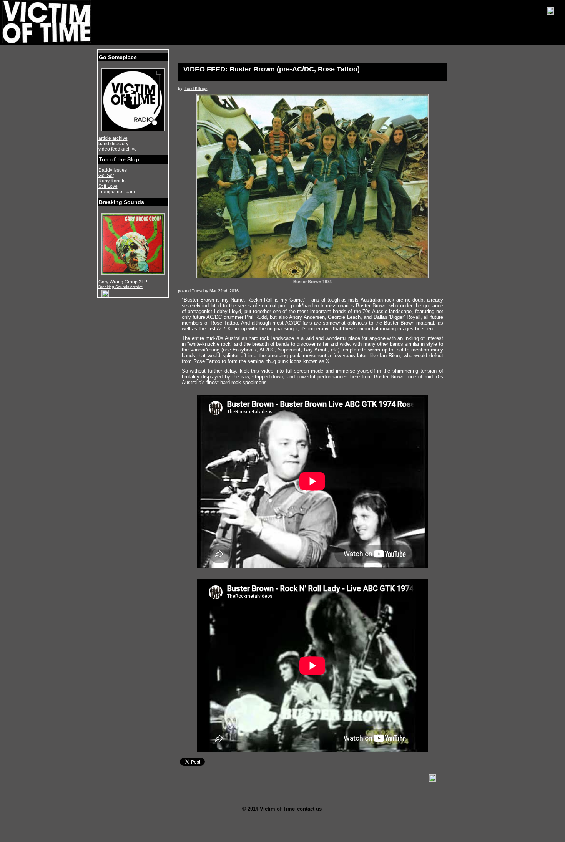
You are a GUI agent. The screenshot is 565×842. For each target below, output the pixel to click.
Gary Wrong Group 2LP (122, 282)
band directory (113, 143)
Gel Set (106, 175)
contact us (309, 809)
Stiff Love (108, 186)
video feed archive (117, 149)
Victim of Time (47, 22)
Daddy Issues (112, 170)
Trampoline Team (116, 191)
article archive (113, 138)
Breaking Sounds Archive (120, 287)
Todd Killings (196, 88)
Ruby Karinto (112, 181)
